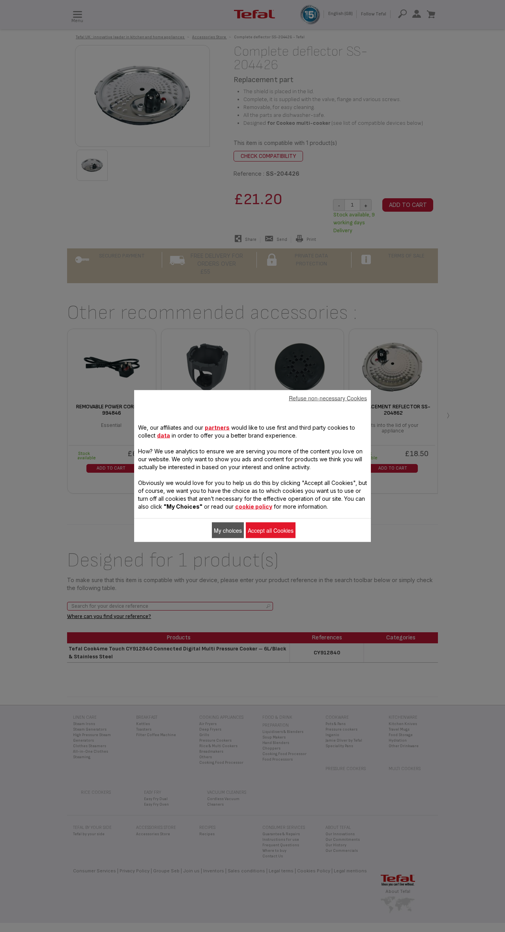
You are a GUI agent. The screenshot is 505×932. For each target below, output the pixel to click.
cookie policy (253, 506)
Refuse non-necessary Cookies (328, 398)
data (163, 435)
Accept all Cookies (271, 530)
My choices (228, 530)
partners (217, 427)
